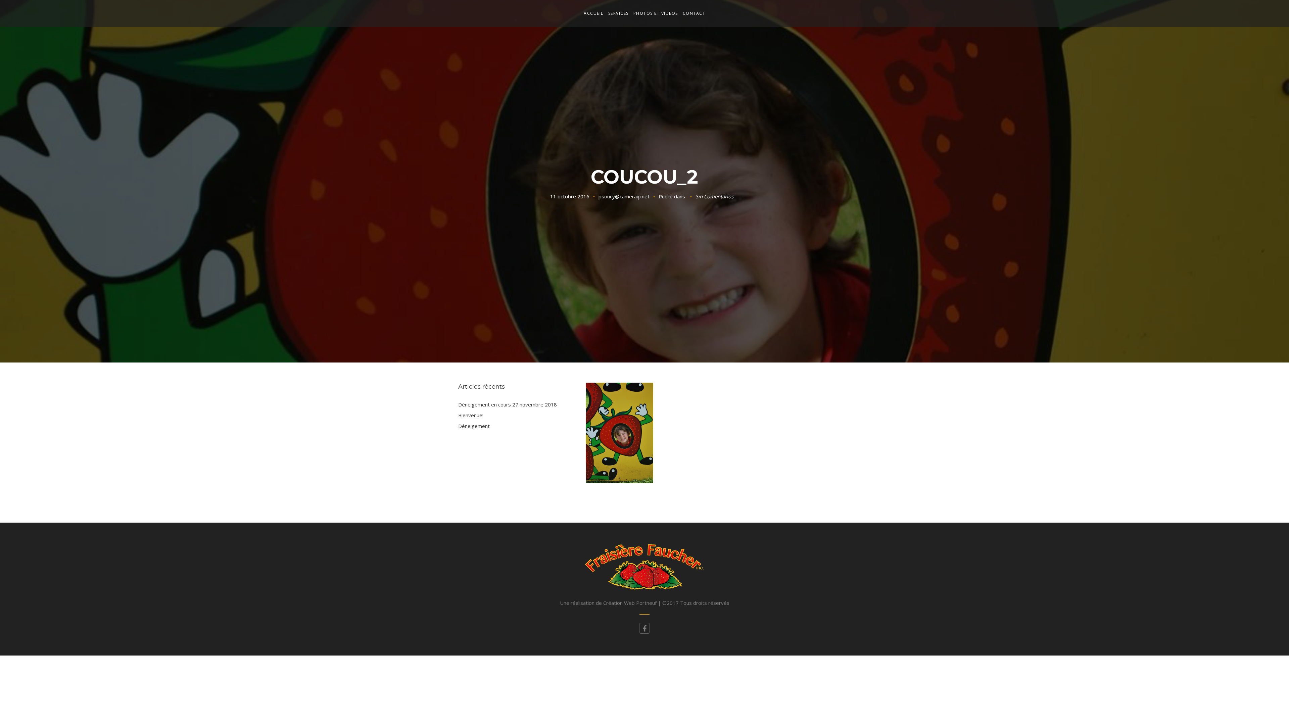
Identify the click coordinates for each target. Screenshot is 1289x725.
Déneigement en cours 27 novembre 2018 (507, 404)
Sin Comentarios (714, 196)
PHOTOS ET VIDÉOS (655, 13)
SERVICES (618, 13)
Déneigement (474, 426)
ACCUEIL (594, 13)
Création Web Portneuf (630, 602)
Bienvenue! (470, 415)
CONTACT (694, 13)
